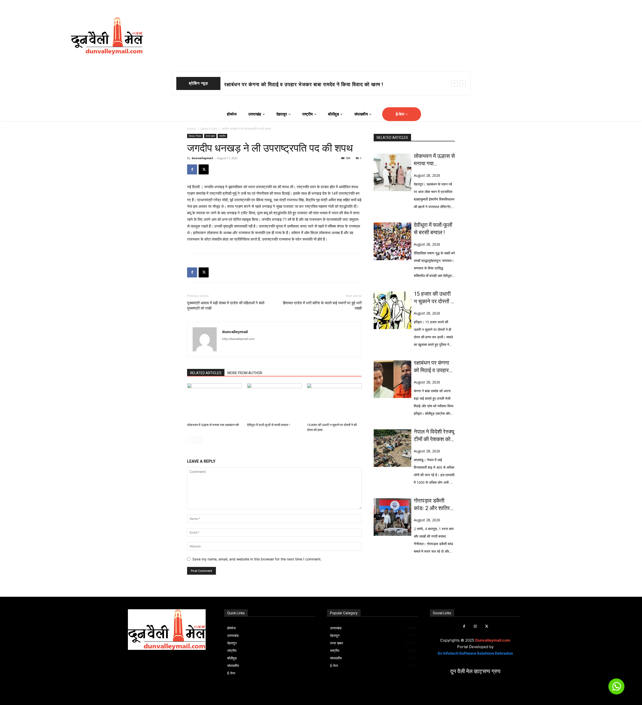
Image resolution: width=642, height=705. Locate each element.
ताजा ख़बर (210, 136)
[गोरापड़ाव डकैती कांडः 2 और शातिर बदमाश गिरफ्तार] (392, 517)
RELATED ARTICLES (205, 373)
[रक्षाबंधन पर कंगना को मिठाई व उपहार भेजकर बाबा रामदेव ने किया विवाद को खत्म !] (392, 379)
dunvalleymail (202, 158)
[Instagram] (475, 626)
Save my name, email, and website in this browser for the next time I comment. (257, 559)
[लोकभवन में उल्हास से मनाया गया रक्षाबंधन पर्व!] (214, 402)
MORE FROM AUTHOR (244, 373)
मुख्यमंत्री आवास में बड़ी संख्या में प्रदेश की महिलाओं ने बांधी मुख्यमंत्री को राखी (225, 306)
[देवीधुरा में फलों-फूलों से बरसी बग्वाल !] (274, 402)
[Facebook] (192, 169)
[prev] (454, 83)
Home (191, 129)
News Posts (209, 129)
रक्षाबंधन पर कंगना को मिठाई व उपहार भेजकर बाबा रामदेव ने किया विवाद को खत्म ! (434, 367)
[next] (462, 83)
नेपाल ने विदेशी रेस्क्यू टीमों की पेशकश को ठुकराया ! (434, 436)
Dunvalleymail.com (492, 640)
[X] (204, 169)
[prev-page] (190, 440)
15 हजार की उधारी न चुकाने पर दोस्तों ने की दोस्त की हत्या (434, 298)
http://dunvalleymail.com (238, 339)
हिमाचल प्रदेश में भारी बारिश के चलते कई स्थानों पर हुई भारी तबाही (322, 306)
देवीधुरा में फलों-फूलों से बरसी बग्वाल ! (260, 84)
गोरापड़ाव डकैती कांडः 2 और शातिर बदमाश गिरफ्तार (432, 504)
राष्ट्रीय (222, 136)
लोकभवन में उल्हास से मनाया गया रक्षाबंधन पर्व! (213, 425)
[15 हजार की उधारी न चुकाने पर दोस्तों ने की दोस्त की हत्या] (334, 402)
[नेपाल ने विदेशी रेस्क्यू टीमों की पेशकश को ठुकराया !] (392, 448)
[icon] (616, 688)
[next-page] (198, 440)
